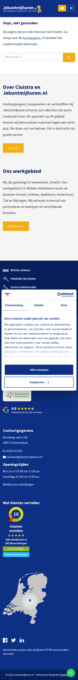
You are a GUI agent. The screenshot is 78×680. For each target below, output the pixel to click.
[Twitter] (14, 640)
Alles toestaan (39, 369)
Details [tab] (39, 305)
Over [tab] (64, 305)
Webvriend (66, 674)
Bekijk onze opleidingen (18, 484)
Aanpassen (37, 382)
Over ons (13, 148)
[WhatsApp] (71, 673)
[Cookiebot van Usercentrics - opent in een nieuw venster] (57, 294)
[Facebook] (5, 640)
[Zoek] (69, 57)
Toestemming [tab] (14, 305)
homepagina (31, 38)
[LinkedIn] (22, 640)
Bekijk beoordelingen (16, 554)
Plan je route (16, 226)
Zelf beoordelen (16, 549)
